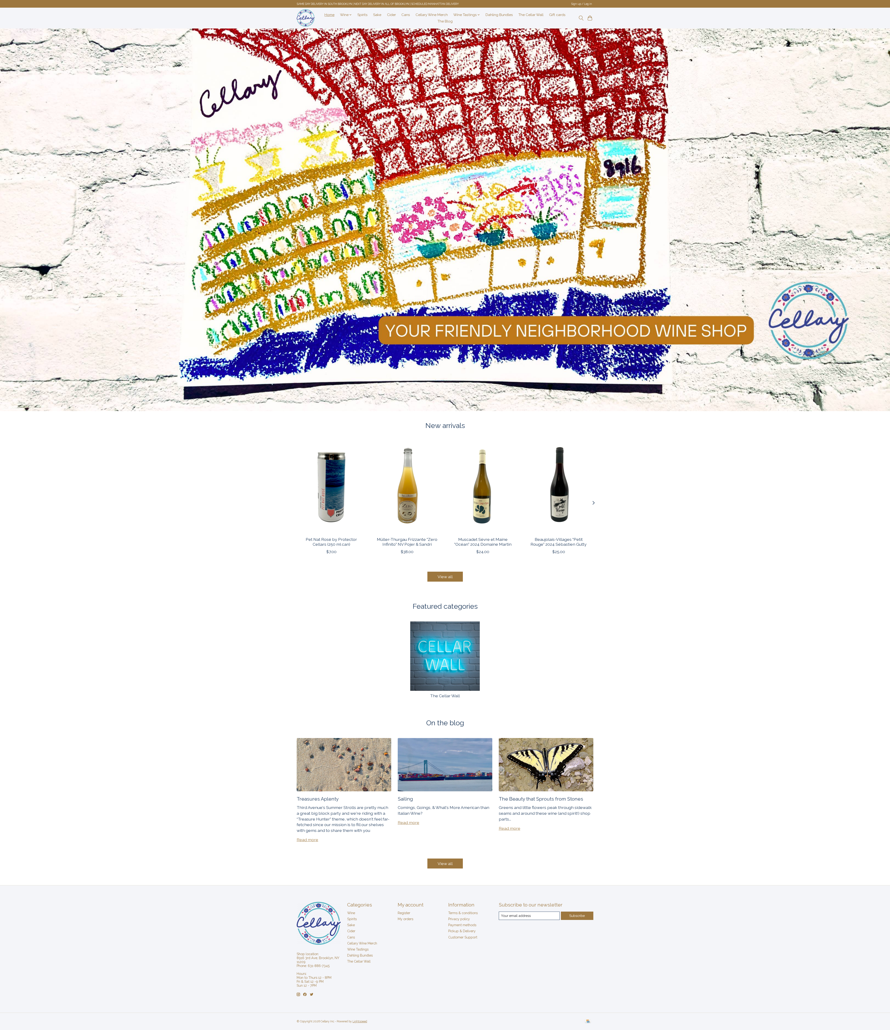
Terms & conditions (463, 913)
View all (445, 576)
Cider (391, 15)
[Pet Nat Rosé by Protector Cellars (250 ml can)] (331, 487)
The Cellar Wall (531, 15)
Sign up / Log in (581, 4)
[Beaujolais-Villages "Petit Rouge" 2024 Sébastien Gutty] (558, 487)
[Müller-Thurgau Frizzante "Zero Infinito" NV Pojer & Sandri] (407, 487)
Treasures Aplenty (318, 799)
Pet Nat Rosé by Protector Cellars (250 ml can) (331, 541)
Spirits (362, 15)
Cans (405, 15)
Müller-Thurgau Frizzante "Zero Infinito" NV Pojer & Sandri (407, 541)
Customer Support (462, 937)
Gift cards (557, 15)
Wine (351, 913)
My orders (405, 919)
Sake (377, 15)
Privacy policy (459, 919)
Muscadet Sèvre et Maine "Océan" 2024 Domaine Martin (483, 541)
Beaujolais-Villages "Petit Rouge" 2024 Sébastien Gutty (559, 541)
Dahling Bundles (499, 15)
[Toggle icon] (581, 18)
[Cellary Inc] (306, 18)
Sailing (405, 799)
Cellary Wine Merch (432, 15)
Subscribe (577, 916)
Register (404, 913)
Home (329, 15)
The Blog (445, 21)
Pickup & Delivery (462, 931)
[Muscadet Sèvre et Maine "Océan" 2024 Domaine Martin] (483, 487)
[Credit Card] (588, 1021)
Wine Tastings (358, 949)
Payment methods (462, 925)
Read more (307, 839)
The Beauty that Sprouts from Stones (541, 799)
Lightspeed (360, 1021)
